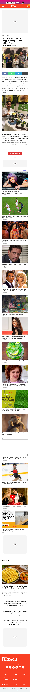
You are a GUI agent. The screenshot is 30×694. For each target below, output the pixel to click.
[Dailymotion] (23, 667)
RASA (3, 35)
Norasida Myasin (7, 45)
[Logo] (15, 6)
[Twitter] (13, 667)
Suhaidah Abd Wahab (7, 589)
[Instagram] (10, 667)
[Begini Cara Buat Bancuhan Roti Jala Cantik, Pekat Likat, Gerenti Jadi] (15, 574)
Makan (7, 35)
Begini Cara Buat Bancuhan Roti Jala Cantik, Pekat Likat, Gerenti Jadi (14, 587)
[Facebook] (7, 667)
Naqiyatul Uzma (12, 624)
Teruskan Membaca (15, 153)
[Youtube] (20, 667)
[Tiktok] (16, 667)
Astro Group (25, 690)
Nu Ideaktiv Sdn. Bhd (14, 690)
